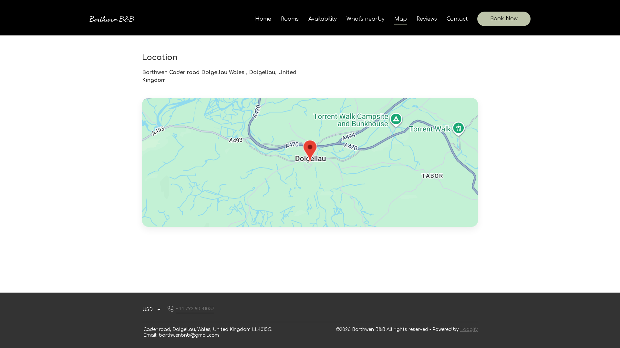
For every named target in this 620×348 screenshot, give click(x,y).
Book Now (504, 19)
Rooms (290, 19)
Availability (322, 19)
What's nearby (365, 19)
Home (263, 19)
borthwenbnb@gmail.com (189, 335)
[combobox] (152, 310)
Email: (150, 335)
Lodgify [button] (469, 329)
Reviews (427, 19)
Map (400, 19)
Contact (457, 19)
